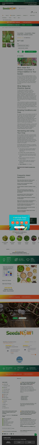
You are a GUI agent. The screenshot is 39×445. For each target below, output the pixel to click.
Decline (29, 442)
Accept (19, 442)
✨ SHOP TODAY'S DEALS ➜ (19, 227)
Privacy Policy (23, 439)
